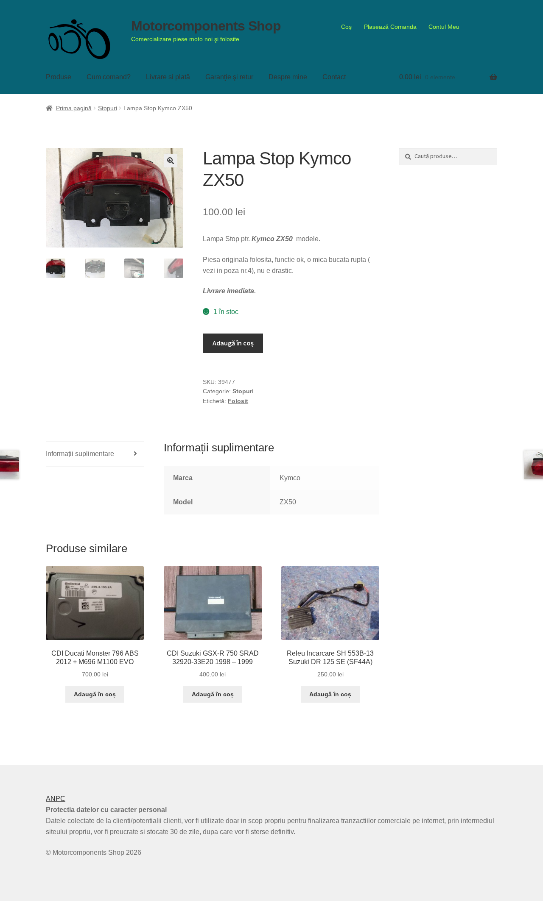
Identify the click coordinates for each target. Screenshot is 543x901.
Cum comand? (109, 77)
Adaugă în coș (233, 343)
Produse (58, 77)
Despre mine (288, 77)
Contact (334, 77)
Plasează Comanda (390, 26)
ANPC (55, 798)
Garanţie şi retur (229, 77)
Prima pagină (74, 108)
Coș (346, 26)
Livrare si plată (168, 77)
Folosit (238, 401)
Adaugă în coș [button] (95, 694)
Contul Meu (443, 26)
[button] (170, 160)
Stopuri (107, 108)
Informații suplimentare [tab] (80, 453)
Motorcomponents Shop (206, 25)
